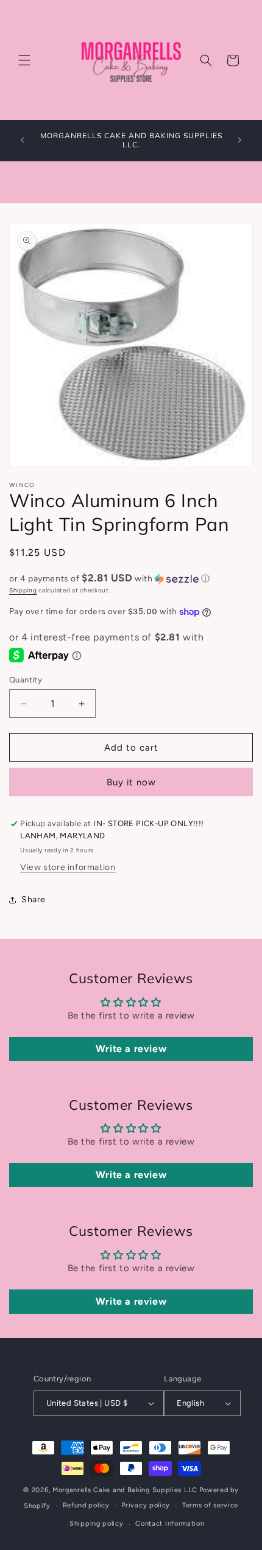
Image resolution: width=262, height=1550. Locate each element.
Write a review (131, 1048)
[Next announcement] (239, 140)
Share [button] (33, 899)
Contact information (169, 1523)
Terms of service (210, 1505)
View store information (67, 867)
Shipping (23, 590)
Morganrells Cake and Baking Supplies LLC (124, 1490)
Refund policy (86, 1505)
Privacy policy (145, 1505)
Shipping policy (96, 1523)
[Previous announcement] (22, 140)
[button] (24, 60)
